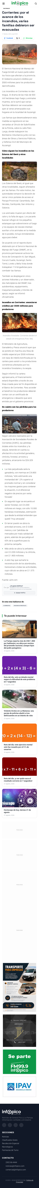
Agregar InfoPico (20, 592)
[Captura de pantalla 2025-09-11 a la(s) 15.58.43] (19, 1031)
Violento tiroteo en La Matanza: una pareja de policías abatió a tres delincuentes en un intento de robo (19, 713)
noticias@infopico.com (15, 1166)
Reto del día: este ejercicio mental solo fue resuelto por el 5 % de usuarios (18, 747)
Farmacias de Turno (10, 1150)
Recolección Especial (10, 1143)
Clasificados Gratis (9, 1140)
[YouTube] (21, 1125)
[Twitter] (16, 1125)
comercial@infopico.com (16, 1170)
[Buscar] (36, 3)
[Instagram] (10, 1125)
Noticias (5, 1137)
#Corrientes (6, 605)
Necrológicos (7, 1147)
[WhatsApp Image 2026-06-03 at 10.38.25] (19, 987)
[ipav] (19, 1087)
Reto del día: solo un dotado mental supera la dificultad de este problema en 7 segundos (19, 679)
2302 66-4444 (11, 1162)
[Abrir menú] (3, 3)
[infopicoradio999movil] (19, 1062)
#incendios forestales (20, 605)
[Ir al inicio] (20, 3)
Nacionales (6, 8)
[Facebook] (4, 1125)
